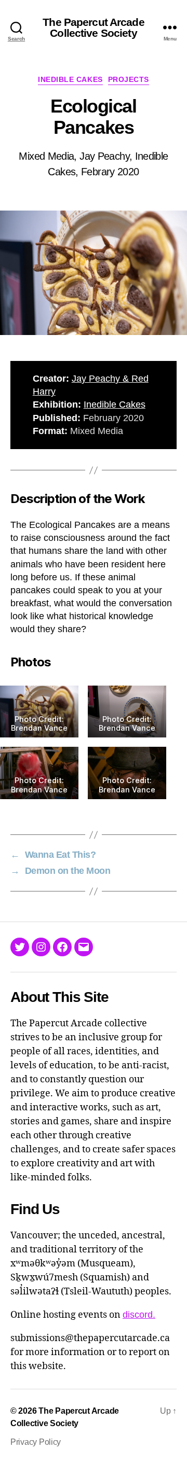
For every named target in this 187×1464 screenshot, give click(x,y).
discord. (139, 1314)
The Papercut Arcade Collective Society (93, 27)
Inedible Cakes (70, 79)
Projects (128, 79)
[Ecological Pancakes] (93, 273)
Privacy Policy (35, 1442)
